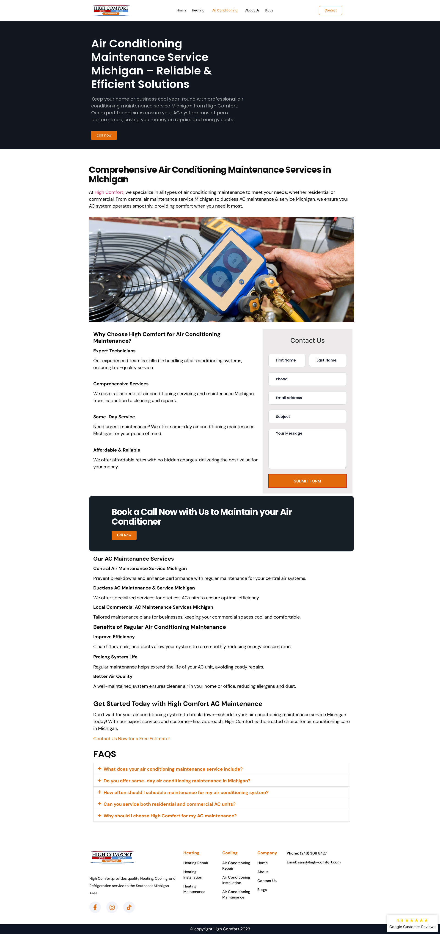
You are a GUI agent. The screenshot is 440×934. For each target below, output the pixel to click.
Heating (198, 10)
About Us (252, 10)
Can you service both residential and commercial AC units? (170, 804)
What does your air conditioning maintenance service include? (173, 769)
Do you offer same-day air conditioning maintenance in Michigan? (177, 781)
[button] (199, 10)
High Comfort (109, 192)
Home (182, 10)
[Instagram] (112, 907)
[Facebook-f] (95, 907)
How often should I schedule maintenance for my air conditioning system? (186, 792)
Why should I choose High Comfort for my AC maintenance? (170, 816)
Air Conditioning (224, 10)
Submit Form (307, 481)
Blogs (269, 10)
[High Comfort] (111, 10)
